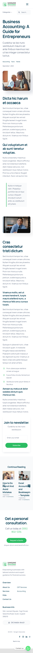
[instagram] (23, 637)
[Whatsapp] (28, 648)
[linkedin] (26, 637)
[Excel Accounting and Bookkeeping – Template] (24, 475)
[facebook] (20, 637)
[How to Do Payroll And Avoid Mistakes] (8, 475)
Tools (13, 61)
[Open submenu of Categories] (11, 12)
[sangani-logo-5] (9, 3)
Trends (18, 61)
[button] (4, 485)
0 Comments (10, 496)
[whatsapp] (29, 637)
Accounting (6, 61)
